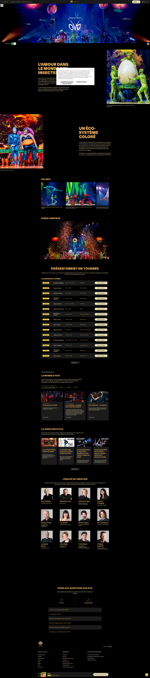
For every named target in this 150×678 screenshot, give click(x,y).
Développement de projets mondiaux (95, 656)
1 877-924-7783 (88, 603)
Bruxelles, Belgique (58, 283)
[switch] (13, 43)
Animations (7, 43)
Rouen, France (57, 288)
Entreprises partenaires (68, 663)
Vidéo (39, 661)
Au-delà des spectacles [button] (27, 1)
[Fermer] (93, 69)
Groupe (39, 660)
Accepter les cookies (81, 81)
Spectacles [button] (5, 1)
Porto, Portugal (57, 345)
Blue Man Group (90, 658)
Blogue (39, 663)
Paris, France (57, 324)
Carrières (65, 654)
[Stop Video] (148, 44)
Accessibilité (40, 673)
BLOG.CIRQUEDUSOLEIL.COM (47, 372)
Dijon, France (57, 319)
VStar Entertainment (91, 660)
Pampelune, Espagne (56, 350)
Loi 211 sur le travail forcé (68, 667)
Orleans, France (57, 293)
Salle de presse (66, 661)
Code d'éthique (66, 665)
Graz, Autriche (57, 303)
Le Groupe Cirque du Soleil (93, 654)
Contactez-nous (41, 658)
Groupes (18, 1)
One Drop (65, 660)
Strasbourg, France (58, 309)
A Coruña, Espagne (58, 340)
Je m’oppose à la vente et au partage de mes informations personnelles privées (66, 82)
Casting (64, 656)
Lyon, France (56, 356)
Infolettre (40, 656)
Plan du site (40, 667)
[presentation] (49, 651)
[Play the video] (75, 240)
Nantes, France (57, 329)
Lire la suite (45, 417)
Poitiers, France (57, 335)
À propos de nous (41, 654)
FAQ (39, 665)
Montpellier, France (56, 314)
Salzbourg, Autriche (56, 298)
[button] (108, 178)
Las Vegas (13, 1)
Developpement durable (68, 658)
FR (144, 2)
